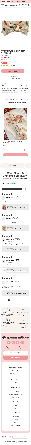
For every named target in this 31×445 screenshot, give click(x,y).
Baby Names (15, 416)
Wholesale (15, 391)
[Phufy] (18, 1)
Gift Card (15, 405)
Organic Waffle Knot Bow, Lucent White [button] (17, 271)
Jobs (15, 408)
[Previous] (3, 133)
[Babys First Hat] (23, 1)
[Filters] (24, 189)
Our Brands (15, 397)
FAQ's (15, 377)
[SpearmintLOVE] (5, 1)
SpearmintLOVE (5, 55)
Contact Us (15, 371)
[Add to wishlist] (27, 71)
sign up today (15, 358)
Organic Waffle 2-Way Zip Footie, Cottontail (13, 142)
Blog (15, 422)
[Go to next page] (25, 300)
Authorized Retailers (15, 394)
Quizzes (15, 419)
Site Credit (16, 442)
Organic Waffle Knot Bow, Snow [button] (15, 228)
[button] (20, 5)
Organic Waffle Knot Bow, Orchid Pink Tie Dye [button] (17, 207)
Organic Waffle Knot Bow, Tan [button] (14, 250)
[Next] (27, 133)
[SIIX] (13, 1)
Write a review (12, 189)
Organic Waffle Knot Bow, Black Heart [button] (16, 293)
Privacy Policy (15, 380)
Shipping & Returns (15, 374)
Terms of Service (16, 383)
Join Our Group (15, 425)
